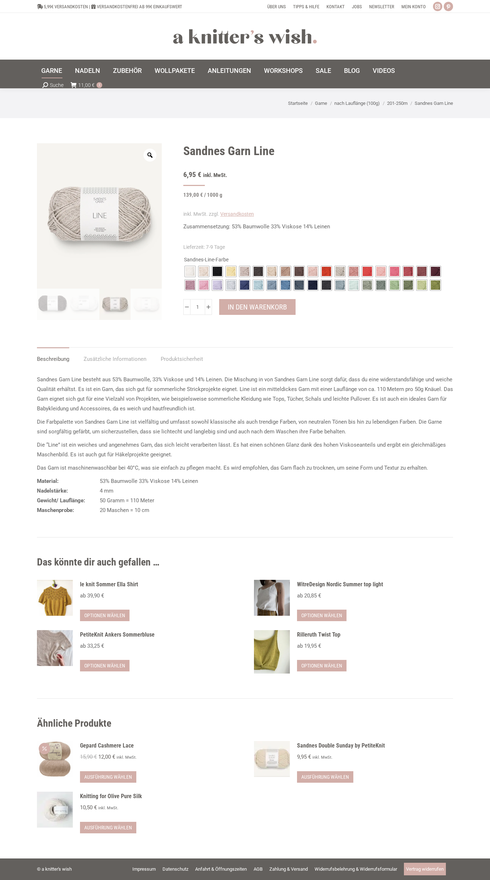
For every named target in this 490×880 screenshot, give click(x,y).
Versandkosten (237, 214)
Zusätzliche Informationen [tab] (115, 359)
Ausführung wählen (108, 777)
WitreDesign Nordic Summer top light (340, 584)
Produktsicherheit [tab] (182, 359)
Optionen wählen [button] (104, 615)
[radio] (190, 271)
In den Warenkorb (257, 307)
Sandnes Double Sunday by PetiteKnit (341, 745)
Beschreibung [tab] (53, 359)
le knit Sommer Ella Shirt (109, 584)
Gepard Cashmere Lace (107, 745)
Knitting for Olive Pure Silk (111, 796)
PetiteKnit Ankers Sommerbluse (117, 634)
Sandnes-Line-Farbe (206, 259)
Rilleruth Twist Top (318, 634)
